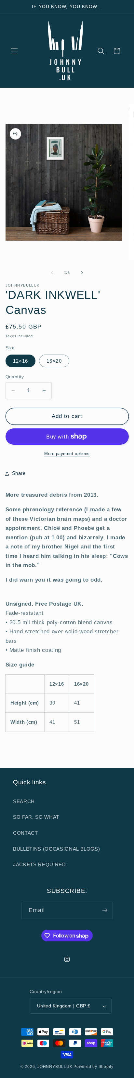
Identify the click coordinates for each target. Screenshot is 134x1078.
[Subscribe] (105, 910)
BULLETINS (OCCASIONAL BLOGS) (56, 849)
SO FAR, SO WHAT (36, 817)
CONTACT (25, 833)
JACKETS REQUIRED (39, 864)
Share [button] (19, 473)
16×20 (54, 361)
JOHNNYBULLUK (54, 1066)
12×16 (20, 361)
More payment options (67, 453)
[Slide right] (82, 272)
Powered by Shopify (94, 1066)
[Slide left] (52, 272)
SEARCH (24, 801)
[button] (14, 51)
